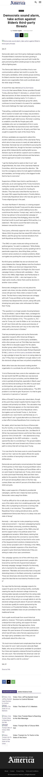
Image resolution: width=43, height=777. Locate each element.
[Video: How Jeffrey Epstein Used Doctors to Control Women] (7, 701)
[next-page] (6, 745)
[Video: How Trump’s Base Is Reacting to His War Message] (7, 720)
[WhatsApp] (26, 35)
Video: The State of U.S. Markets (25, 707)
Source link (6, 669)
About (6, 771)
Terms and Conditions (32, 771)
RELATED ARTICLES (9, 692)
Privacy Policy (20, 771)
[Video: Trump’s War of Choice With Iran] (7, 729)
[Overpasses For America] (18, 3)
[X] (22, 35)
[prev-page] (3, 745)
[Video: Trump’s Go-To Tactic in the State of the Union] (7, 739)
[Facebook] (17, 35)
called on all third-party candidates (20, 352)
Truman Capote (17, 30)
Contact (12, 771)
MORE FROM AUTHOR (25, 692)
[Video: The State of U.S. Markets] (7, 708)
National (21, 10)
